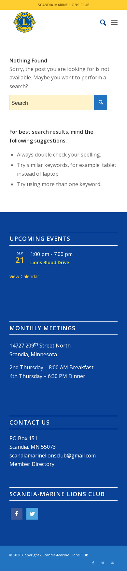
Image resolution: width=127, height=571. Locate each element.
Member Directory (31, 464)
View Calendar (24, 276)
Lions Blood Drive (49, 262)
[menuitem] (99, 22)
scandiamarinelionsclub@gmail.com (52, 455)
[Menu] (114, 22)
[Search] (99, 22)
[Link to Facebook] (93, 563)
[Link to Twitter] (103, 563)
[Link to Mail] (113, 563)
